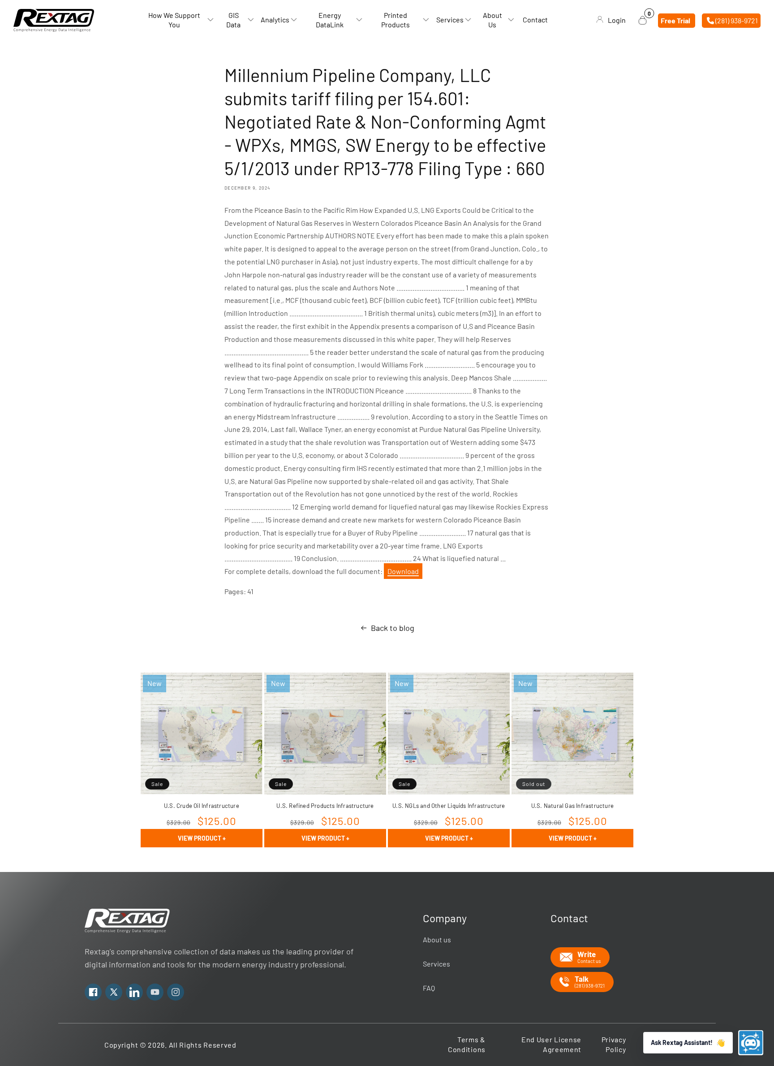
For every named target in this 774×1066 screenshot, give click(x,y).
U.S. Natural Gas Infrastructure (572, 805)
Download (403, 571)
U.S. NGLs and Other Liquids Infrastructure (448, 805)
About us (437, 939)
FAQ (429, 988)
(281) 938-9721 (736, 20)
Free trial (675, 20)
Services (436, 963)
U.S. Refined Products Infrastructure (325, 805)
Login (617, 20)
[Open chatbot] (750, 1042)
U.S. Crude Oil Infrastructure (201, 805)
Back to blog (392, 628)
